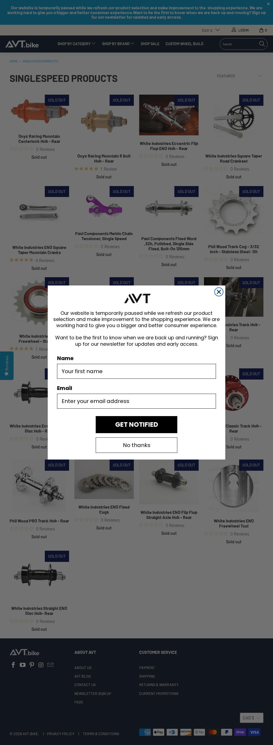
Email (64, 388)
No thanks (136, 445)
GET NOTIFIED (136, 424)
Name (65, 358)
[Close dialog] (219, 292)
